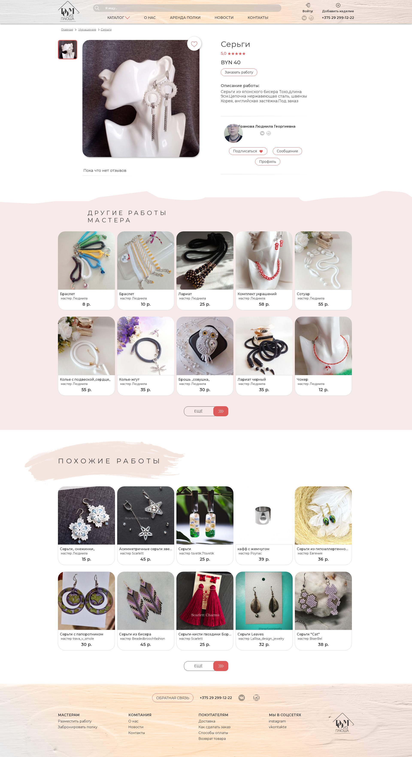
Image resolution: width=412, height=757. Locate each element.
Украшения (87, 29)
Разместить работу (75, 721)
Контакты (258, 18)
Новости (224, 18)
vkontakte (278, 727)
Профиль (267, 162)
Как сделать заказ (214, 727)
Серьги (106, 29)
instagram (277, 721)
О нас (150, 18)
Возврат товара (212, 739)
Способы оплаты (213, 733)
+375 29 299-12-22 (338, 18)
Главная (67, 29)
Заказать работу (239, 72)
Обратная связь (172, 698)
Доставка (206, 721)
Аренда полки (185, 18)
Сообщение (287, 151)
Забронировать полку (77, 727)
